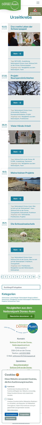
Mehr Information (12, 410)
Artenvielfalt (15, 112)
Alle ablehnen (10, 418)
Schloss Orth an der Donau (23, 159)
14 (40, 276)
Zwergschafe (15, 212)
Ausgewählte (24, 414)
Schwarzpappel (25, 65)
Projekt (28, 114)
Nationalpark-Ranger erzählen (28, 297)
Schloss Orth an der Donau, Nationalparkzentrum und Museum (21, 368)
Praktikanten (24, 118)
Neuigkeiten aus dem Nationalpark (22, 268)
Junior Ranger (14, 297)
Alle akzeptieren (11, 414)
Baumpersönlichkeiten (18, 114)
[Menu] (38, 2)
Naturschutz (5, 299)
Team (22, 69)
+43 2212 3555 (24, 353)
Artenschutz (5, 297)
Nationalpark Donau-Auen (19, 63)
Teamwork (28, 161)
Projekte (22, 216)
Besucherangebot (21, 365)
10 (34, 276)
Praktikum (23, 112)
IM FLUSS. (18, 61)
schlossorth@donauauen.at (24, 356)
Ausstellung (26, 61)
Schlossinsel (24, 212)
